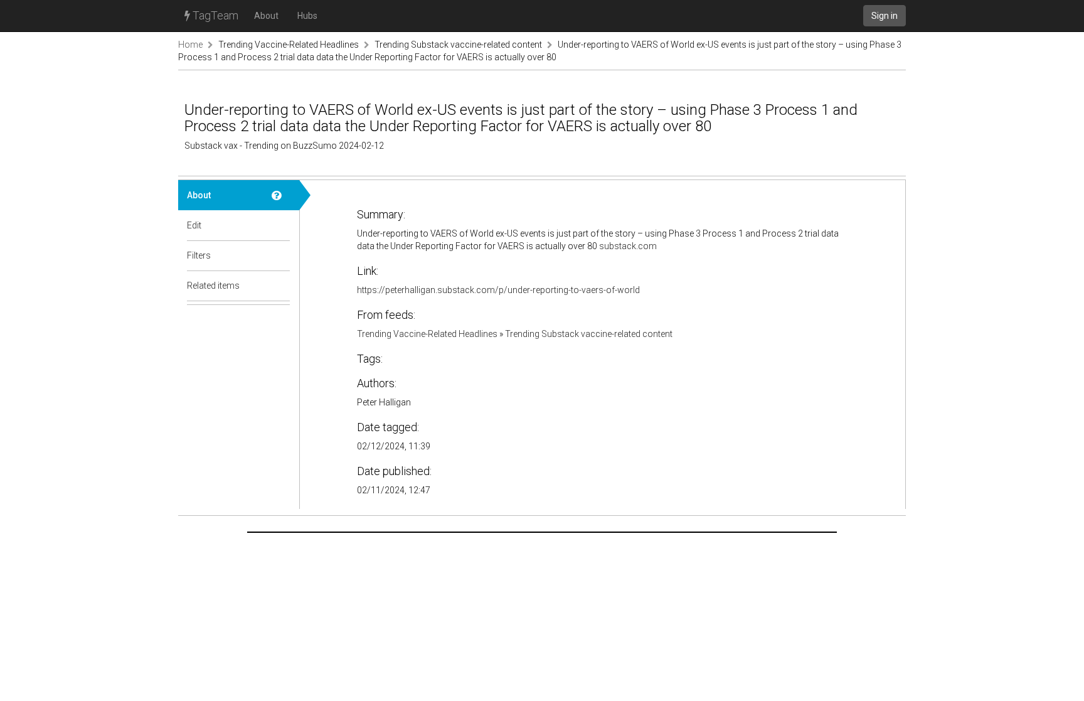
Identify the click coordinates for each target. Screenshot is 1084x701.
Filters (199, 255)
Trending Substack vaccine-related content (458, 45)
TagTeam (214, 15)
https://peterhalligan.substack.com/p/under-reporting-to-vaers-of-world (498, 290)
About (266, 16)
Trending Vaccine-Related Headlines (288, 45)
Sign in (884, 16)
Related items (213, 286)
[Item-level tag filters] (281, 255)
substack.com (628, 246)
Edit (194, 225)
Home (190, 45)
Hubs (307, 16)
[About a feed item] (281, 195)
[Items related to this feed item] (281, 285)
